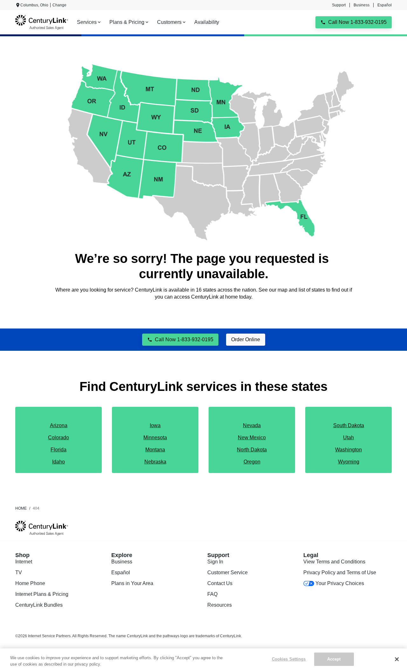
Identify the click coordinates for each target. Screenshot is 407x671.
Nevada (252, 425)
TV (18, 572)
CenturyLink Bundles (39, 605)
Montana (155, 449)
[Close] (397, 659)
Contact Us (219, 583)
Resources (219, 605)
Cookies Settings (289, 659)
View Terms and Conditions (334, 561)
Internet (23, 561)
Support (339, 5)
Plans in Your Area (132, 583)
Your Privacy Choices (339, 583)
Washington (348, 449)
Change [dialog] (59, 5)
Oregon (252, 461)
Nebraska (155, 461)
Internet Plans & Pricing (41, 594)
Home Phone (30, 583)
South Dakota (348, 425)
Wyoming (348, 461)
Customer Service (227, 572)
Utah (348, 437)
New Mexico (252, 437)
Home (21, 508)
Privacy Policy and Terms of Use (339, 572)
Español (384, 5)
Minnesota (155, 437)
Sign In (215, 561)
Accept (334, 659)
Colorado (58, 437)
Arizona (58, 425)
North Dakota (252, 449)
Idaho (58, 461)
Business (361, 5)
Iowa (155, 425)
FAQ (212, 594)
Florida (58, 449)
